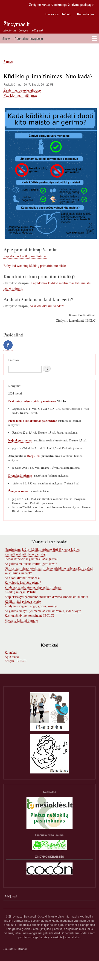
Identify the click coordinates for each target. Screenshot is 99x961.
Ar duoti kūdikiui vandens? (22, 578)
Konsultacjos (85, 14)
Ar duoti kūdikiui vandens (46, 305)
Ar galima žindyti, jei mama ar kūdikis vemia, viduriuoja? (43, 611)
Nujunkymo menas (20, 440)
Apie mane (12, 656)
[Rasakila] (49, 849)
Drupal (22, 949)
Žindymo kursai (18, 491)
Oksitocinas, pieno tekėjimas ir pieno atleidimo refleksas (41, 568)
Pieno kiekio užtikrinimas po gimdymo (32, 421)
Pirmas (8, 61)
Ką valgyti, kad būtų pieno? (23, 582)
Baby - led (34, 456)
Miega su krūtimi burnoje (21, 620)
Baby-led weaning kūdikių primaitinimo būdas (35, 265)
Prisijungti (11, 896)
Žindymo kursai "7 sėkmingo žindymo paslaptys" (61, 4)
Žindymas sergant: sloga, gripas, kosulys (31, 606)
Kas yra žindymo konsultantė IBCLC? (29, 615)
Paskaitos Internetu (58, 14)
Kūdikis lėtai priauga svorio (23, 601)
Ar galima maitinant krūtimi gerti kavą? (31, 563)
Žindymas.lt (16, 24)
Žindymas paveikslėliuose (22, 90)
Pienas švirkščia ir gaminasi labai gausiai (31, 559)
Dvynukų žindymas (20, 475)
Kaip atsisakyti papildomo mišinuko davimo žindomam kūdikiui (46, 596)
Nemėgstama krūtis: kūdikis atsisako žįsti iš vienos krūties (42, 549)
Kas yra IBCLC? (15, 661)
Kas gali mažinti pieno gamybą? (25, 554)
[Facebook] (8, 348)
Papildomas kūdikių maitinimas (25, 256)
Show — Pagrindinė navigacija (22, 38)
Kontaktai (11, 652)
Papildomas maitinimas (20, 95)
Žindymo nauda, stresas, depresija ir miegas (33, 587)
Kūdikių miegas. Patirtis (20, 592)
